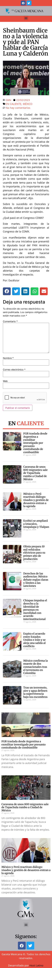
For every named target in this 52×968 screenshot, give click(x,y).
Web (5, 381)
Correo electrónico (14, 369)
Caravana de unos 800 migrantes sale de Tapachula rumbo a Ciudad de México (35, 473)
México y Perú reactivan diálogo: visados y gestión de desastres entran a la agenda (36, 500)
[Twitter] (28, 3)
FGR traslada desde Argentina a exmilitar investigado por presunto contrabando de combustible (35, 443)
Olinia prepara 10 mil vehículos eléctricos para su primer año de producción (34, 552)
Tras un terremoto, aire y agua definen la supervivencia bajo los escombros (35, 692)
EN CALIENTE (13, 104)
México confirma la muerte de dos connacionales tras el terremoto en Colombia (35, 667)
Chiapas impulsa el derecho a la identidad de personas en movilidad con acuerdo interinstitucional (35, 610)
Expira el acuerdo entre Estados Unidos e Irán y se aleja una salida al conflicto (34, 640)
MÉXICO (27, 104)
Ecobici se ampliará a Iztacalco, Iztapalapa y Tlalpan (36, 524)
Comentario (10, 321)
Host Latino (36, 965)
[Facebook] (23, 3)
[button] (26, 18)
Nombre (8, 358)
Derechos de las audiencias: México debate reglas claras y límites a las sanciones (35, 580)
